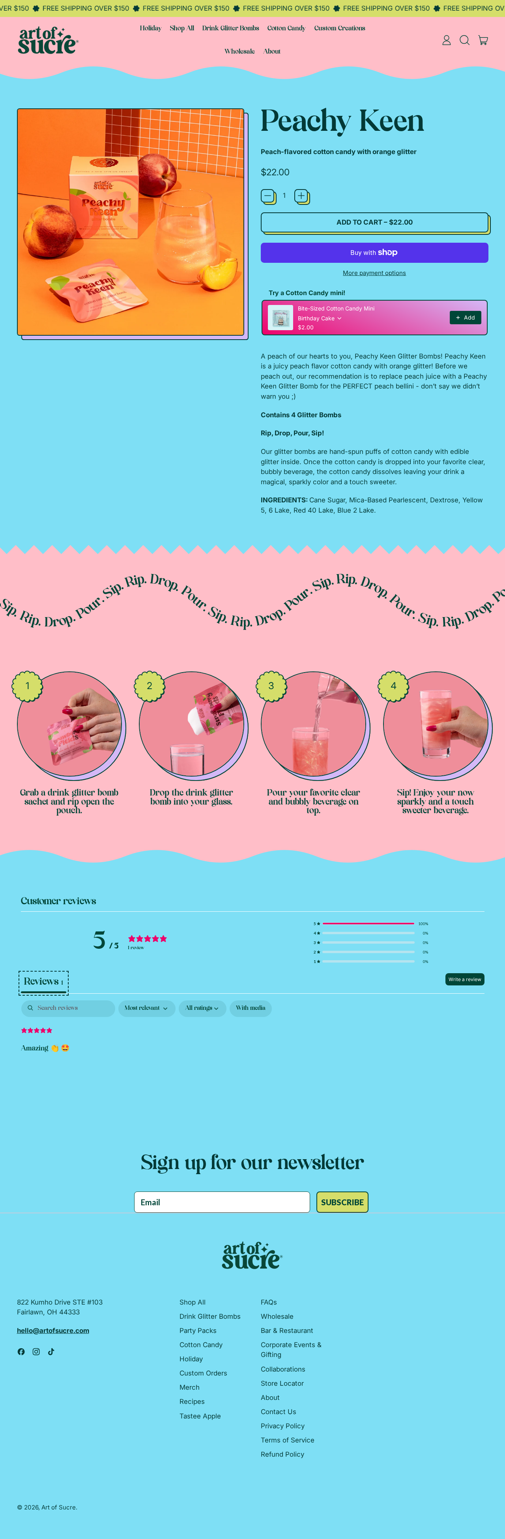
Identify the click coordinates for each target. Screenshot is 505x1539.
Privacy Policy (283, 1426)
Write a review (465, 979)
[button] (465, 40)
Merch (190, 1387)
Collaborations (283, 1369)
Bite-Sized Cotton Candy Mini (336, 308)
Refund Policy (282, 1454)
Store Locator (282, 1383)
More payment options (374, 273)
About (272, 51)
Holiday (151, 28)
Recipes (192, 1401)
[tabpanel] (252, 1052)
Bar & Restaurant (287, 1331)
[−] (267, 196)
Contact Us (278, 1412)
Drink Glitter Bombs (230, 28)
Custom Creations (339, 28)
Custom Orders (203, 1373)
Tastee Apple (200, 1416)
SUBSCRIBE (342, 1202)
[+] (301, 196)
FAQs (269, 1302)
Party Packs (198, 1331)
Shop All (182, 28)
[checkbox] (251, 1008)
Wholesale (239, 51)
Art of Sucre (58, 1507)
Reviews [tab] (43, 982)
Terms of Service (287, 1440)
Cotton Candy (286, 28)
